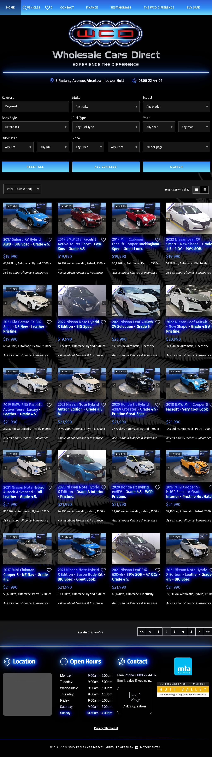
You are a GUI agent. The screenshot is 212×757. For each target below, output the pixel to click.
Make (76, 98)
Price (76, 138)
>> (208, 632)
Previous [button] (5, 218)
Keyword (8, 98)
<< (142, 632)
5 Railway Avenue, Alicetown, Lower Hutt (90, 80)
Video (13, 206)
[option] (27, 218)
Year (146, 118)
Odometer (9, 138)
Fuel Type (79, 118)
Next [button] (49, 218)
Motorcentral (151, 747)
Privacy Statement (106, 728)
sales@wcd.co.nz (139, 681)
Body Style (9, 118)
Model (147, 98)
